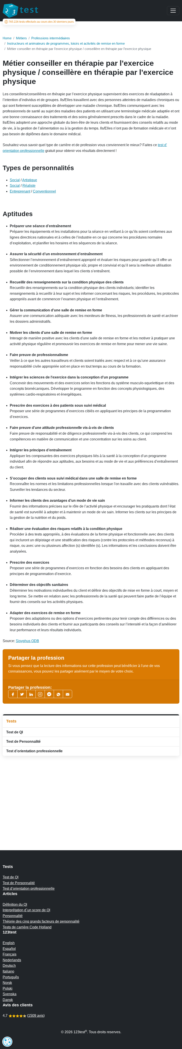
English (9, 943)
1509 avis (36, 1015)
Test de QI (14, 732)
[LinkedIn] (31, 694)
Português (11, 977)
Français (9, 954)
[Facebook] (13, 694)
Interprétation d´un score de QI (26, 910)
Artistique (29, 180)
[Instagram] (40, 694)
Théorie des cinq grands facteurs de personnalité (41, 921)
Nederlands (12, 960)
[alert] (7, 1042)
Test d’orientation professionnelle (34, 751)
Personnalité (13, 916)
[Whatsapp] (58, 694)
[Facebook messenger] (49, 694)
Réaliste (29, 185)
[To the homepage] (20, 11)
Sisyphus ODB (27, 641)
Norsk (7, 983)
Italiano (8, 971)
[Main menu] (173, 10)
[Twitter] (22, 694)
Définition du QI (15, 904)
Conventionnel (44, 191)
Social (15, 180)
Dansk (8, 1000)
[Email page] (67, 694)
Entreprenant (20, 191)
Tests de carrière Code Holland (27, 927)
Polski (7, 988)
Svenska (9, 994)
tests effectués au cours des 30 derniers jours (41, 21)
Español (9, 949)
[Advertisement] (91, 794)
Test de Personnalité (23, 741)
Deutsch (9, 965)
